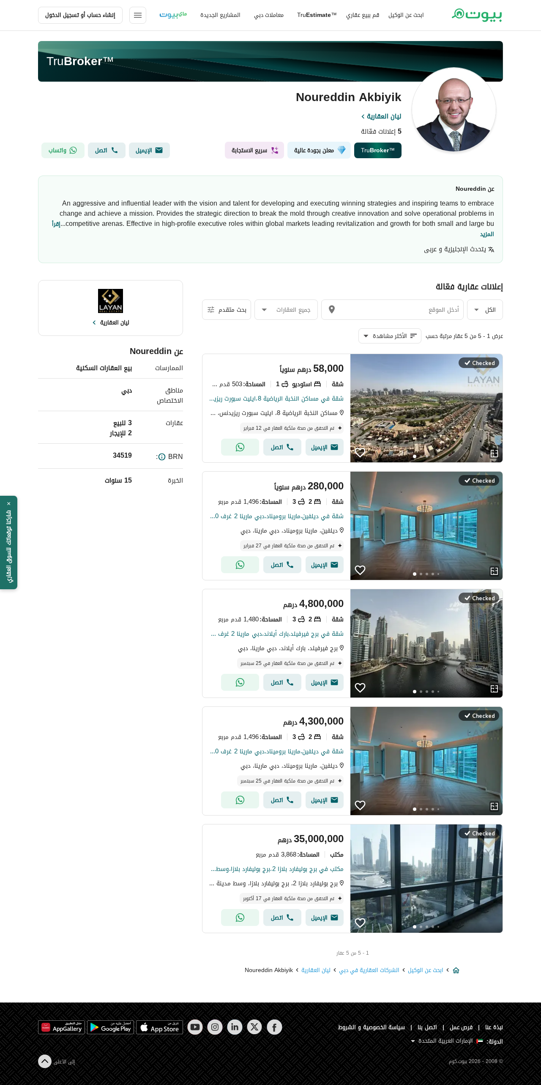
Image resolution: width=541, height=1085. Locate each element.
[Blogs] (173, 15)
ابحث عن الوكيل (406, 15)
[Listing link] (426, 408)
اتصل (101, 150)
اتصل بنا (427, 1027)
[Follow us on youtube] (195, 1027)
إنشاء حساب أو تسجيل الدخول (80, 15)
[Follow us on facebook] (274, 1027)
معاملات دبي (269, 15)
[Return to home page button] (476, 15)
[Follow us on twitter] (254, 1027)
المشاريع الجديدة (220, 15)
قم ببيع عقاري (362, 15)
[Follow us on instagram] (215, 1027)
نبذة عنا (494, 1027)
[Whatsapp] (240, 447)
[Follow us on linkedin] (235, 1027)
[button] (485, 310)
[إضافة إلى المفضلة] (360, 452)
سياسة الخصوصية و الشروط (371, 1027)
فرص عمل (461, 1027)
